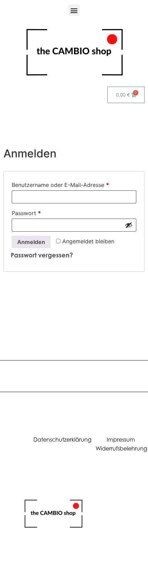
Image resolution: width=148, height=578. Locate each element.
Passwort (42, 212)
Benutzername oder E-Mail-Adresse (74, 183)
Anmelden (31, 241)
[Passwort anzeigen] (129, 225)
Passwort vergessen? (42, 255)
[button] (74, 10)
